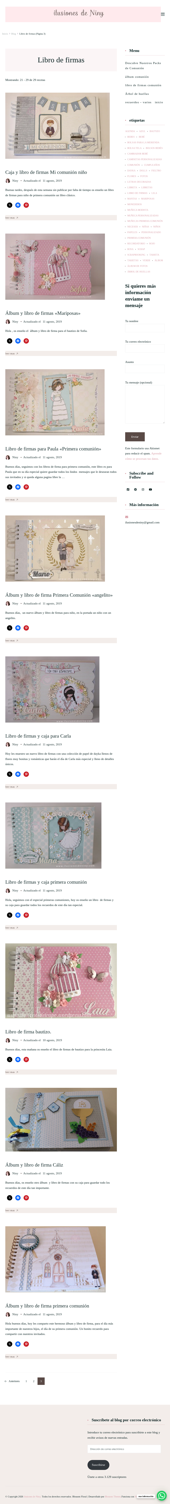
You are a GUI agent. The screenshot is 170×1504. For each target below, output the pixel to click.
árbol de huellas (138, 272)
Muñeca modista (137, 210)
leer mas (10, 218)
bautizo (155, 131)
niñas (145, 227)
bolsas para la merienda (143, 142)
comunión (133, 165)
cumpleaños (152, 165)
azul (142, 131)
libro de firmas (137, 193)
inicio (159, 102)
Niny (15, 180)
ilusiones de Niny (32, 1496)
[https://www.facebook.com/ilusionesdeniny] (128, 489)
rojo (152, 244)
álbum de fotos (137, 266)
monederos (134, 204)
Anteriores (14, 1381)
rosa (130, 249)
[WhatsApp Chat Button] (162, 1496)
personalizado (151, 232)
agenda (130, 131)
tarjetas (132, 260)
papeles (132, 232)
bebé (142, 137)
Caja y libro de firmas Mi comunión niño (46, 172)
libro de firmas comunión (143, 85)
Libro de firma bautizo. (28, 1031)
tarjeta (154, 255)
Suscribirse (98, 1464)
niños (156, 227)
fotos (144, 176)
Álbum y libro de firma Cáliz (34, 1165)
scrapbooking (136, 255)
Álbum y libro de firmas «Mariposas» (43, 313)
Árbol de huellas (137, 93)
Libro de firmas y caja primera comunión (46, 882)
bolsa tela (134, 148)
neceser (132, 227)
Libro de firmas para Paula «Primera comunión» (53, 448)
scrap (141, 249)
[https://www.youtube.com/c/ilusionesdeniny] (150, 489)
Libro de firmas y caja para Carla (38, 736)
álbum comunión (137, 76)
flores (131, 176)
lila (154, 193)
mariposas (147, 199)
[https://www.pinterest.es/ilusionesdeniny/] (135, 489)
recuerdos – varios (138, 102)
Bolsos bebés (154, 148)
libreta (132, 187)
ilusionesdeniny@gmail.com (142, 522)
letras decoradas (139, 182)
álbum (159, 260)
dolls (143, 171)
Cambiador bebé (137, 154)
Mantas (132, 199)
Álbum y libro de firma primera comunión (47, 1305)
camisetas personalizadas (144, 159)
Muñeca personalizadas (143, 216)
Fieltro (156, 171)
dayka (131, 171)
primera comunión (139, 238)
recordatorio (136, 244)
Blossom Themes (113, 1496)
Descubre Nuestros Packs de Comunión (143, 65)
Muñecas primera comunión (145, 221)
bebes (131, 137)
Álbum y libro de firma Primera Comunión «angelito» (59, 595)
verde (146, 260)
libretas (146, 187)
